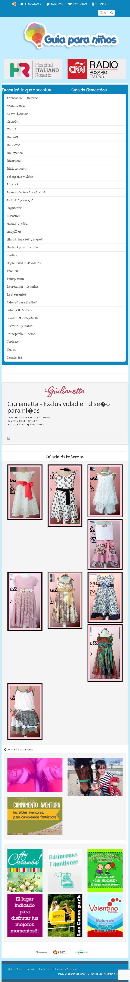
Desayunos (15, 153)
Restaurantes (17, 295)
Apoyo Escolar (17, 114)
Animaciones (16, 106)
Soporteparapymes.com (110, 973)
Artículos (32, 4)
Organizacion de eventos (24, 263)
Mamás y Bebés (17, 224)
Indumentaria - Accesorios (26, 192)
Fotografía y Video (20, 177)
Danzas (12, 137)
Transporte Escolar (21, 334)
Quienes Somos (15, 969)
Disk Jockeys (16, 169)
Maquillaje (14, 232)
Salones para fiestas (22, 302)
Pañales (12, 271)
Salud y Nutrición (19, 310)
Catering (13, 122)
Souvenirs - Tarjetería (22, 318)
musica (12, 255)
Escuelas (79, 4)
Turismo (101, 4)
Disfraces (14, 161)
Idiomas (12, 184)
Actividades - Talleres (22, 98)
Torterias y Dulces (20, 326)
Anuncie (31, 969)
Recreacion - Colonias (23, 287)
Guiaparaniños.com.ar (75, 973)
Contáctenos (45, 969)
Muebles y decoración (22, 247)
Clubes (11, 129)
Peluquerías (15, 279)
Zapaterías (15, 358)
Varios (11, 350)
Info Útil (56, 4)
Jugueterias (15, 208)
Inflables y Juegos (20, 200)
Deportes (13, 145)
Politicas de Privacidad (66, 969)
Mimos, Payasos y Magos (25, 240)
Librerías (13, 216)
